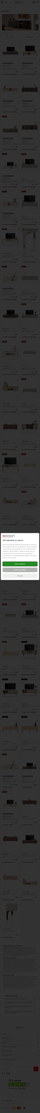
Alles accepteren (20, 564)
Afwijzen (20, 576)
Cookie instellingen (20, 570)
